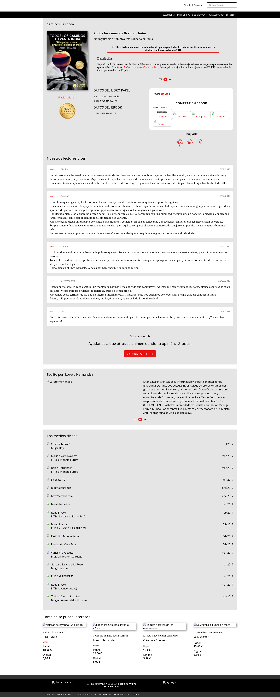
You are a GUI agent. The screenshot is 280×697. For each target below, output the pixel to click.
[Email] (200, 143)
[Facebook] (180, 143)
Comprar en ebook (191, 103)
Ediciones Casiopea (63, 6)
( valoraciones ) (67, 97)
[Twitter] (190, 143)
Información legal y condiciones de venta (119, 694)
